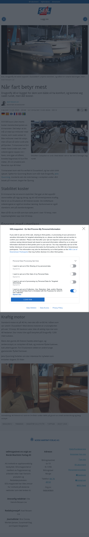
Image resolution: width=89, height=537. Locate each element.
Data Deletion (31, 308)
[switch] (73, 266)
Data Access (44, 308)
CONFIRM (28, 299)
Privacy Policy (58, 308)
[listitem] (44, 261)
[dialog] (44, 268)
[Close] (84, 229)
